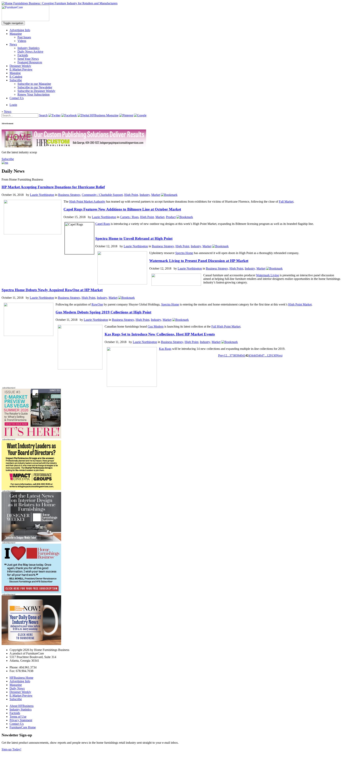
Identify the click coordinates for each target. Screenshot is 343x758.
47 (262, 355)
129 (269, 355)
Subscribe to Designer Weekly (36, 91)
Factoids (22, 55)
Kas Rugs (165, 348)
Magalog (15, 73)
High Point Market (300, 304)
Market (155, 194)
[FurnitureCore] (25, 20)
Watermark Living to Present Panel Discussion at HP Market (198, 261)
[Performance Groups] (31, 489)
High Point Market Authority (87, 201)
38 (234, 355)
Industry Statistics (28, 48)
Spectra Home (184, 253)
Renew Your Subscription (33, 94)
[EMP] (31, 437)
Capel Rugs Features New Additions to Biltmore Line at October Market (122, 209)
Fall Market (286, 201)
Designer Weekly (20, 66)
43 (250, 355)
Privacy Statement (21, 720)
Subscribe (16, 80)
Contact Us (17, 98)
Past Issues (24, 37)
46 (259, 355)
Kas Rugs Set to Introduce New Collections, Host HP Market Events (160, 334)
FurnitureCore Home (23, 727)
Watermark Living (267, 275)
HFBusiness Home (21, 677)
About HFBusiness (22, 706)
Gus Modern (156, 326)
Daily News (17, 688)
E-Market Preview (21, 69)
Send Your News (28, 58)
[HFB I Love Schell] (31, 592)
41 (243, 355)
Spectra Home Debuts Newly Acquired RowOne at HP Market (52, 290)
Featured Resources (29, 62)
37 (231, 355)
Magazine (16, 33)
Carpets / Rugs (129, 217)
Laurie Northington (42, 194)
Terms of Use (18, 716)
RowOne (97, 304)
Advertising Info (20, 30)
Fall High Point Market (225, 326)
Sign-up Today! (11, 749)
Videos (21, 41)
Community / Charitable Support (102, 194)
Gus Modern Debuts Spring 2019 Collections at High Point (103, 312)
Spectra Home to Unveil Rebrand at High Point (133, 238)
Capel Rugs (102, 223)
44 (253, 355)
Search (43, 115)
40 (240, 355)
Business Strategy (69, 194)
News (13, 44)
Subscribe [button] (8, 159)
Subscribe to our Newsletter (34, 87)
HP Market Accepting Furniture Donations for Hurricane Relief (53, 187)
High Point (131, 194)
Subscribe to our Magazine (34, 83)
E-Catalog (16, 76)
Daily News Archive (30, 51)
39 (237, 355)
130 (274, 355)
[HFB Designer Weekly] (31, 540)
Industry (145, 194)
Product (171, 217)
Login (13, 104)
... (228, 355)
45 (256, 355)
